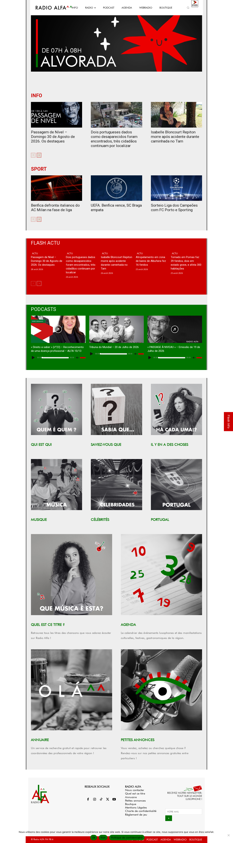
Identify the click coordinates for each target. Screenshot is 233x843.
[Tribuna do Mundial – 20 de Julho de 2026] (116, 329)
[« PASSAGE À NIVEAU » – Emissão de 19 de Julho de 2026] (174, 329)
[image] (56, 409)
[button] (188, 8)
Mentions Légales (136, 807)
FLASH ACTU (45, 243)
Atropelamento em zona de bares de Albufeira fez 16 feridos (151, 260)
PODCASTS (43, 309)
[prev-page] (33, 155)
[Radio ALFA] (50, 8)
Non (103, 837)
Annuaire (131, 797)
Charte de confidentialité (140, 811)
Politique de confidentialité (127, 837)
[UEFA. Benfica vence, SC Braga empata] (116, 188)
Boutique (130, 804)
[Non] (228, 835)
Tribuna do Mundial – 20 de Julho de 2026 (114, 347)
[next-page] (39, 155)
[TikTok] (101, 799)
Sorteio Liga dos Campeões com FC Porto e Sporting (174, 207)
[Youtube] (114, 799)
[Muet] (77, 358)
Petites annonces (135, 800)
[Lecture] (33, 357)
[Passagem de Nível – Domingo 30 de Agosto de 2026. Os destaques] (56, 115)
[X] (107, 799)
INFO (36, 95)
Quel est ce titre (135, 793)
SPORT (39, 169)
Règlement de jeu (136, 814)
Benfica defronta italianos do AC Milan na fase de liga (55, 207)
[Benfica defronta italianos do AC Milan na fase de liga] (56, 188)
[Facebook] (88, 799)
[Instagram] (94, 799)
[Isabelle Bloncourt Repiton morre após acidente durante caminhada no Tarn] (176, 115)
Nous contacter (134, 790)
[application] (58, 357)
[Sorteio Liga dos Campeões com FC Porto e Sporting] (176, 188)
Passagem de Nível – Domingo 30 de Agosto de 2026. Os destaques (53, 136)
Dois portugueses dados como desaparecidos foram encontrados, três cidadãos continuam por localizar (114, 139)
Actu (35, 253)
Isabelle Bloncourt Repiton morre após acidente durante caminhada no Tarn (175, 136)
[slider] (83, 357)
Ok (93, 837)
